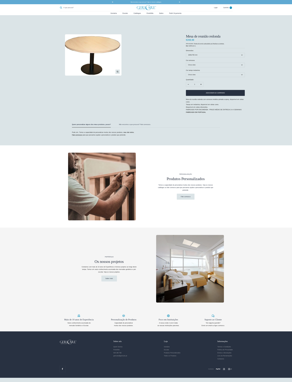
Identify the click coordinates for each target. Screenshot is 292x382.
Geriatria (114, 13)
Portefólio (150, 13)
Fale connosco (185, 196)
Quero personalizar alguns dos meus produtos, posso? (91, 124)
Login (216, 7)
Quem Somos (118, 347)
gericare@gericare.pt (120, 356)
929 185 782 (117, 353)
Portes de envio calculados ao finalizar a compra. (209, 43)
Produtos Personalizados (172, 353)
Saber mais (109, 278)
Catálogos (137, 13)
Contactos (220, 359)
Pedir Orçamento (175, 13)
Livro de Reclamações (224, 356)
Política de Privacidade (225, 350)
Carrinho (227, 7)
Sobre (161, 13)
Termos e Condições (224, 347)
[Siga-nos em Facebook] (62, 369)
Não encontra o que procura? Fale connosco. (135, 124)
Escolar (125, 13)
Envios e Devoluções (224, 353)
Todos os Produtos (170, 356)
